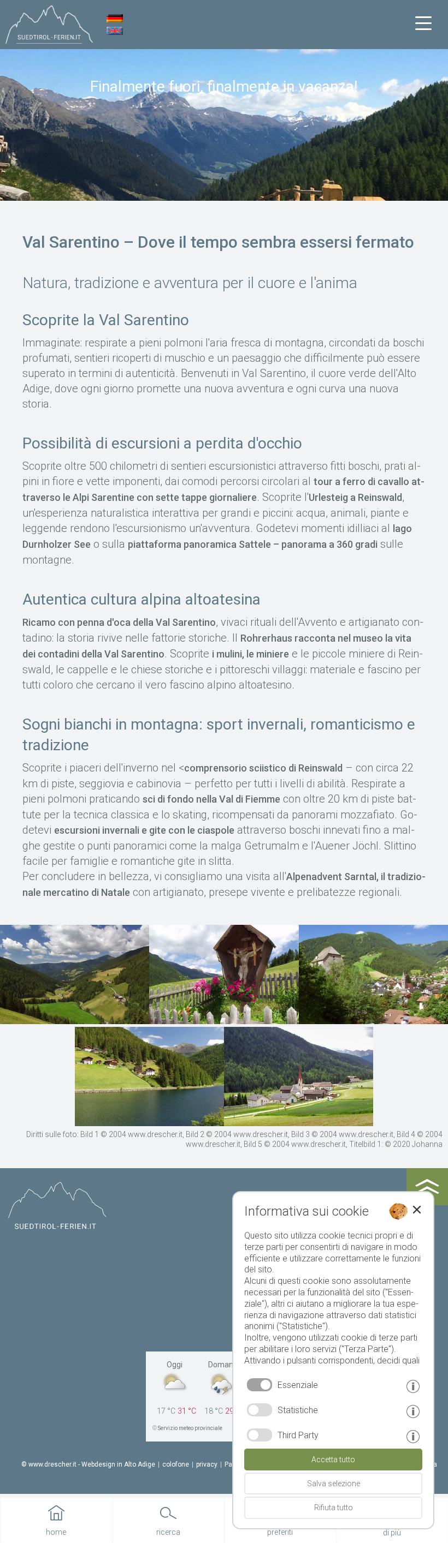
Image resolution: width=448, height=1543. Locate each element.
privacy (206, 1464)
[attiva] (259, 1409)
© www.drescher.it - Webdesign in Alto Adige (88, 1464)
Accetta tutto (333, 1459)
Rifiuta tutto (333, 1507)
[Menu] (423, 23)
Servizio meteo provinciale (190, 1428)
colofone (175, 1464)
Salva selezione (333, 1483)
